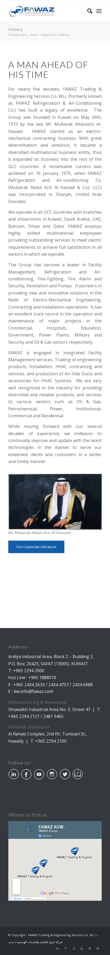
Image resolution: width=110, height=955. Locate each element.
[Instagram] (74, 948)
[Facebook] (66, 948)
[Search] (87, 11)
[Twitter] (90, 948)
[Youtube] (82, 948)
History (15, 29)
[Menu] (99, 11)
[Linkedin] (58, 948)
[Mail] (98, 948)
